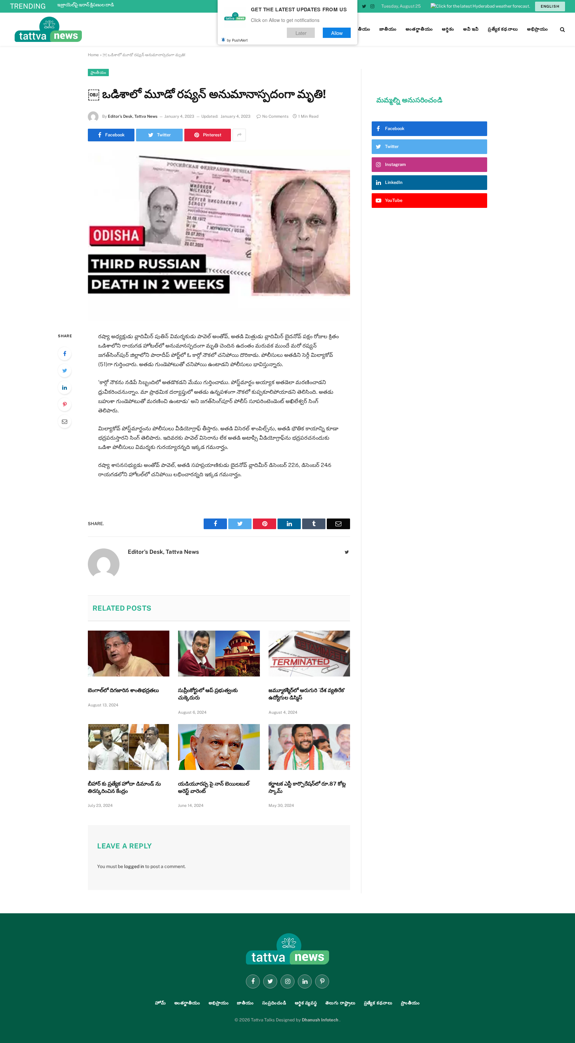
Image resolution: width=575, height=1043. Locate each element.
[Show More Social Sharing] (239, 135)
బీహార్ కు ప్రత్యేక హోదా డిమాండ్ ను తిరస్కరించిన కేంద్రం (124, 787)
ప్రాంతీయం (98, 72)
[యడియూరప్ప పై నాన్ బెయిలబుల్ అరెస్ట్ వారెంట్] (219, 747)
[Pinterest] (64, 404)
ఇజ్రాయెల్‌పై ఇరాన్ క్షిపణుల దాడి (85, 4)
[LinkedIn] (64, 387)
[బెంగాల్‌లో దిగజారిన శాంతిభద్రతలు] (128, 653)
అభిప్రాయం (219, 1002)
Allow (337, 32)
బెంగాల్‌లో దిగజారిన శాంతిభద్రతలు (123, 690)
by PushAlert (237, 40)
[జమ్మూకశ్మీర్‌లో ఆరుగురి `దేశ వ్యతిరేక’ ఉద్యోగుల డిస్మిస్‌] (309, 653)
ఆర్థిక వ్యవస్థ (306, 1002)
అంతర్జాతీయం (187, 1002)
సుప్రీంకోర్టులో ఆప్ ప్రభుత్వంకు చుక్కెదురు (208, 694)
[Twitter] (64, 370)
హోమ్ (160, 1002)
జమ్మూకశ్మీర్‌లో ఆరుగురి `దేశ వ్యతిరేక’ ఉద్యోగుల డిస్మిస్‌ (307, 694)
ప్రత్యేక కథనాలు (378, 1002)
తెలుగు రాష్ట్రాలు (340, 1002)
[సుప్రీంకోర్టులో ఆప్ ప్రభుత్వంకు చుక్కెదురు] (219, 653)
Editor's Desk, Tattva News (132, 116)
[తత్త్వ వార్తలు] (93, 29)
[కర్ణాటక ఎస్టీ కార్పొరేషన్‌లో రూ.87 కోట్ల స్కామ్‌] (309, 747)
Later (300, 32)
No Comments (275, 116)
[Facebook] (64, 353)
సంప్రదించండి (274, 1002)
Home (93, 55)
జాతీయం (245, 1002)
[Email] (64, 421)
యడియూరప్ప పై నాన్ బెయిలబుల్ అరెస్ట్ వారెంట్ (213, 787)
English (550, 6)
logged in (134, 866)
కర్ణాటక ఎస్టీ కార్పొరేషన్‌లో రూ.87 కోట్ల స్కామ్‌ (307, 787)
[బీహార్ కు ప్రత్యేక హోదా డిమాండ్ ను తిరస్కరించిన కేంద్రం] (128, 747)
